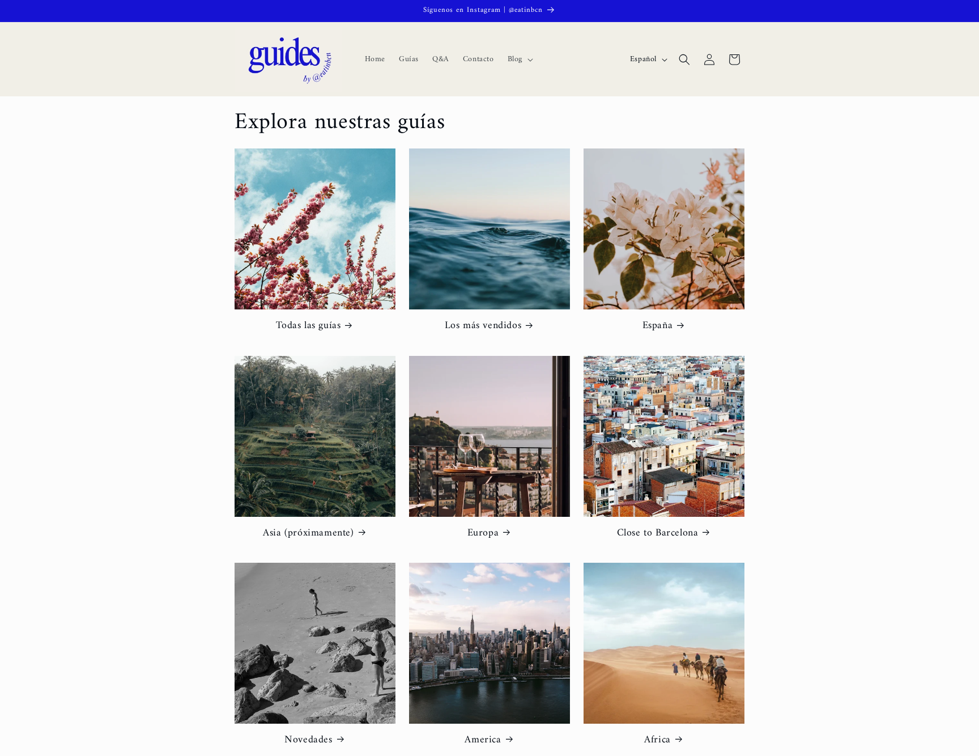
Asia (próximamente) (308, 533)
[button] (519, 59)
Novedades (308, 739)
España (657, 325)
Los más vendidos (483, 325)
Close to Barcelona (658, 533)
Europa (483, 533)
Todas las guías (308, 325)
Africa (657, 739)
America (483, 739)
